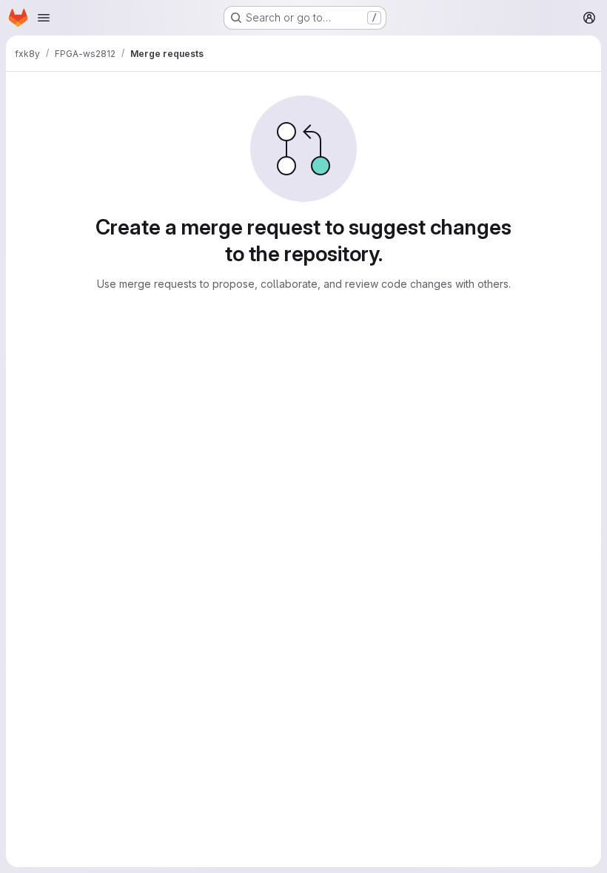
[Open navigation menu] (44, 18)
